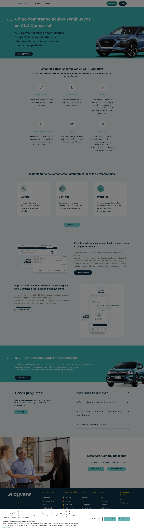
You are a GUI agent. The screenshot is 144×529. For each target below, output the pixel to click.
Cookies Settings (96, 519)
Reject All (110, 519)
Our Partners (6, 527)
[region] (72, 519)
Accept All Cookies (124, 519)
